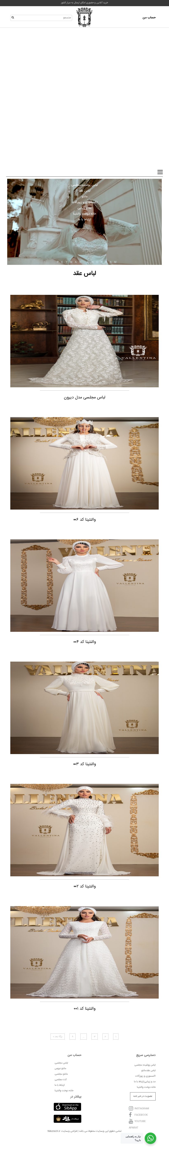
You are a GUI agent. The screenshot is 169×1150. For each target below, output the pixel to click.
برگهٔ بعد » (57, 1037)
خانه (84, 179)
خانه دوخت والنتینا (84, 213)
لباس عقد (84, 190)
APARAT (133, 1127)
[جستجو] (14, 18)
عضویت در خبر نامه (142, 1096)
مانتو (85, 196)
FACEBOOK (141, 1115)
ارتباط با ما (84, 219)
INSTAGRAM (142, 1109)
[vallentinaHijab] (84, 17)
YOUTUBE (140, 1121)
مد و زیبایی (84, 208)
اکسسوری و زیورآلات (84, 202)
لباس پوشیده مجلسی (84, 185)
